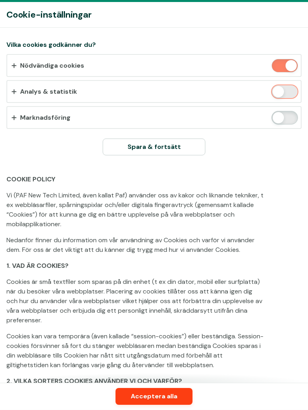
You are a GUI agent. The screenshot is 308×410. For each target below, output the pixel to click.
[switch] (290, 66)
